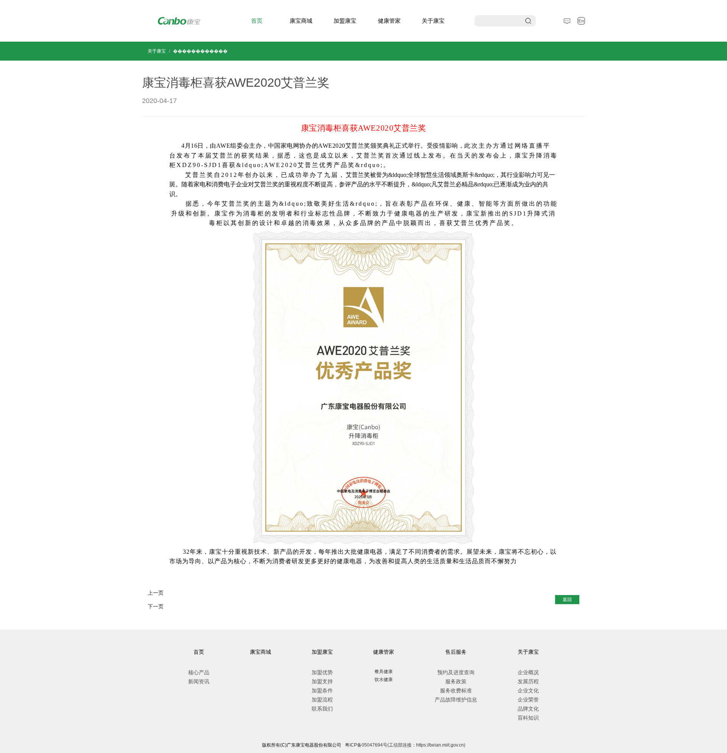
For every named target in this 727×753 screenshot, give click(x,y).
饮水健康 (383, 679)
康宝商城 (301, 20)
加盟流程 (322, 700)
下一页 (156, 606)
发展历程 (528, 681)
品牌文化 (528, 709)
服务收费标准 (456, 690)
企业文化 (528, 690)
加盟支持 (322, 681)
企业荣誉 (528, 700)
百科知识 (528, 718)
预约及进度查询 (455, 672)
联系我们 (322, 709)
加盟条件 (322, 690)
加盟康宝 (345, 20)
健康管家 (389, 20)
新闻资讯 (198, 681)
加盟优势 (322, 672)
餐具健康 (383, 671)
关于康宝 (433, 20)
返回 (567, 599)
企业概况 (528, 672)
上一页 (156, 593)
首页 (256, 20)
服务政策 (455, 681)
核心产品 (198, 672)
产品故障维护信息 (456, 700)
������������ (200, 51)
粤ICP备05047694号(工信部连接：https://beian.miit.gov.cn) (405, 745)
